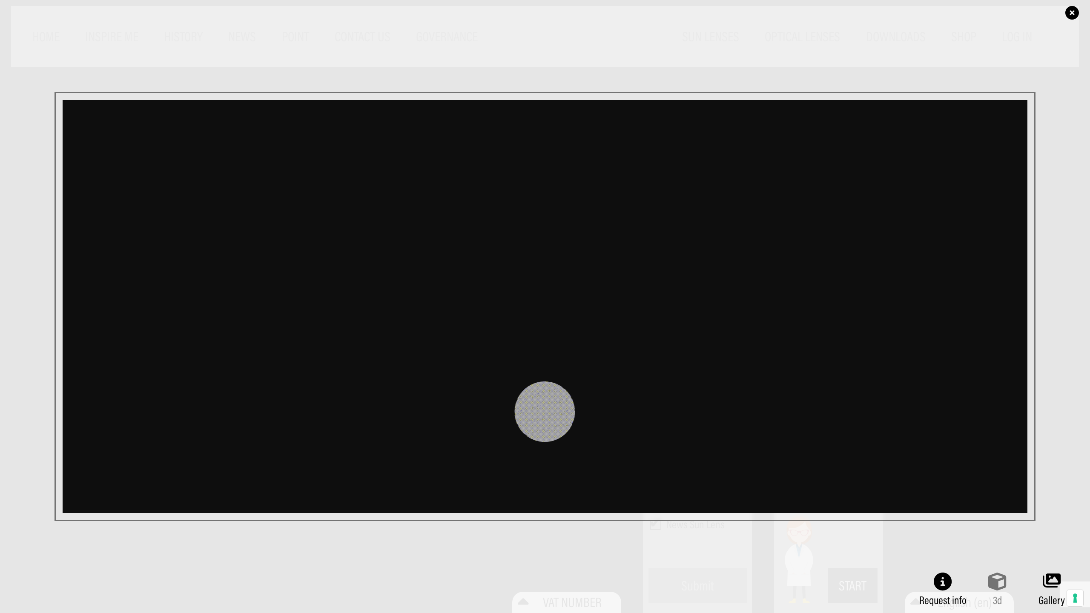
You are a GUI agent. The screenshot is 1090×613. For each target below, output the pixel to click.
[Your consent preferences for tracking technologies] (1075, 598)
